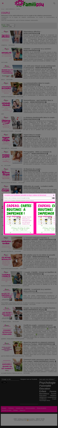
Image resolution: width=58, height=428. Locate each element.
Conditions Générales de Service (18, 200)
